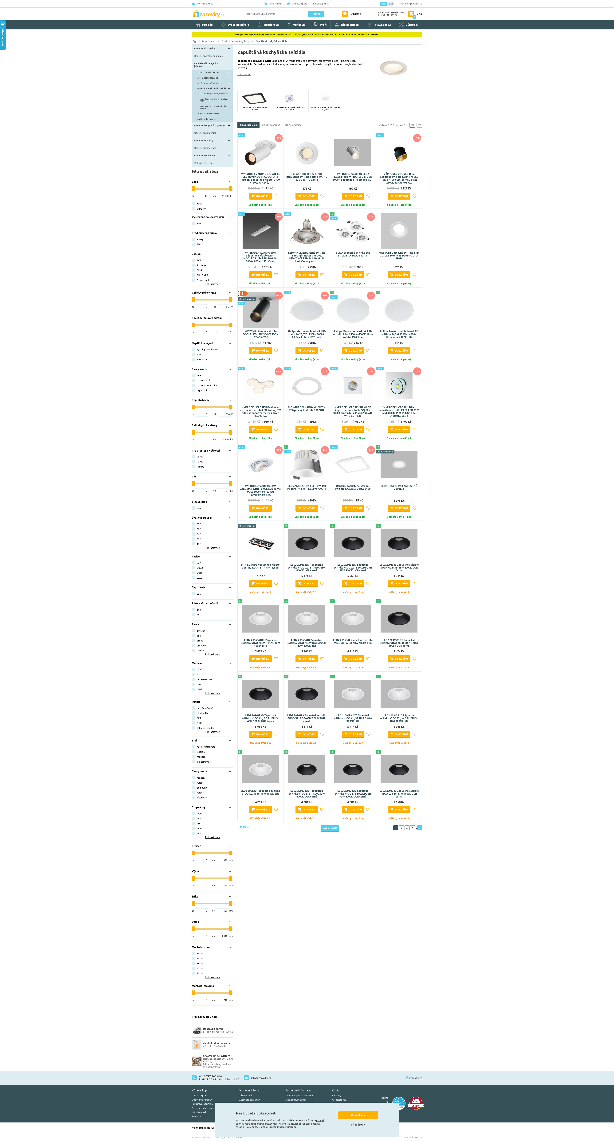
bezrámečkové (205, 708)
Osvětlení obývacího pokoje (209, 125)
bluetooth (202, 713)
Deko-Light (203, 280)
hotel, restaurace (206, 746)
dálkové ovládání (206, 728)
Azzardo (201, 265)
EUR (391, 3)
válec (199, 792)
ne (198, 614)
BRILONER (202, 275)
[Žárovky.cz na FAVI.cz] (416, 1103)
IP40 (199, 828)
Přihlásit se (416, 3)
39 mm (200, 963)
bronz (200, 640)
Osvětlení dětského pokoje (209, 56)
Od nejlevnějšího (271, 125)
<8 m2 (200, 462)
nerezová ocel (204, 679)
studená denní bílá (207, 385)
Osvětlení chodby (203, 140)
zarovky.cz (415, 1077)
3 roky (200, 239)
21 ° (199, 529)
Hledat (316, 13)
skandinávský (204, 761)
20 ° (199, 524)
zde (296, 1127)
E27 (199, 562)
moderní (201, 756)
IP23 (199, 818)
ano (199, 223)
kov (199, 674)
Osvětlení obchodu (204, 155)
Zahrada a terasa (203, 163)
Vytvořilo (413, 1137)
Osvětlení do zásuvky (206, 119)
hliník (200, 669)
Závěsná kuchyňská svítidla (208, 73)
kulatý (200, 782)
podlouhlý (202, 787)
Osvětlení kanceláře (205, 148)
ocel (199, 684)
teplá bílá (202, 390)
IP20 (199, 813)
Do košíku (262, 196)
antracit (201, 630)
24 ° (199, 534)
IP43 (199, 833)
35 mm (200, 958)
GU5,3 (200, 567)
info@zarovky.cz (205, 3)
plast (199, 689)
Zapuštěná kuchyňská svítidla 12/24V (213, 107)
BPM (199, 270)
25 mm (200, 953)
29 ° (199, 539)
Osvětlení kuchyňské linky (208, 114)
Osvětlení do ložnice (205, 133)
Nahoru (242, 826)
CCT (199, 718)
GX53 (199, 577)
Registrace (404, 3)
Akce (199, 204)
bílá (199, 635)
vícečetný (202, 797)
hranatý (201, 777)
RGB (199, 375)
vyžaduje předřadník (208, 349)
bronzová (202, 645)
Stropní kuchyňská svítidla (208, 78)
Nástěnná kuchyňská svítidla (209, 83)
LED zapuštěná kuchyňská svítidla (215, 94)
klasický (201, 751)
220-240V (202, 359)
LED (199, 593)
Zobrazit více (244, 74)
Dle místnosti (208, 41)
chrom (200, 650)
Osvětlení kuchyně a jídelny (235, 41)
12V (199, 354)
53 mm (200, 973)
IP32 (199, 823)
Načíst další (330, 828)
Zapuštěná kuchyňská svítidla (271, 41)
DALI (199, 723)
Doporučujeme (248, 125)
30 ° (199, 544)
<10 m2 (201, 466)
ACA (199, 260)
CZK (383, 3)
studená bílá (203, 380)
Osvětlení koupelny (204, 48)
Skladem (201, 209)
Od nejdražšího (293, 125)
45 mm (200, 968)
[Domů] (194, 41)
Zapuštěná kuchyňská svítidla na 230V (214, 100)
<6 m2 (200, 457)
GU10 (199, 572)
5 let (199, 244)
